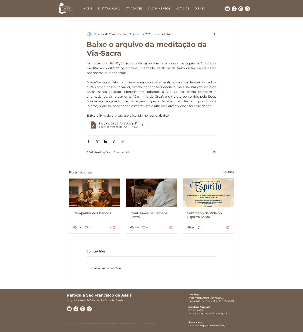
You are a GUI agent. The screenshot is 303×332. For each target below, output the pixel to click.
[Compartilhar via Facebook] (88, 141)
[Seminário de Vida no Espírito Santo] (208, 193)
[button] (109, 8)
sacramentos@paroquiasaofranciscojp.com (209, 325)
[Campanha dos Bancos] (94, 193)
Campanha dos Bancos (92, 213)
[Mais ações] (214, 34)
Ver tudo (228, 171)
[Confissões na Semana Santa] (151, 193)
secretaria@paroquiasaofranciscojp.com (208, 313)
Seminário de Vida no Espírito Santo (204, 215)
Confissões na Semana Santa (149, 215)
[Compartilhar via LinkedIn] (105, 141)
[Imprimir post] (122, 141)
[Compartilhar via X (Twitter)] (97, 141)
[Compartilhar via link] (114, 141)
